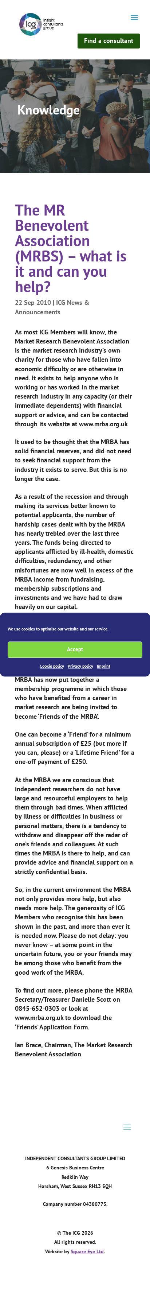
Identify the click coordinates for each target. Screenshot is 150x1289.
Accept (75, 649)
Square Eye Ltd (87, 1251)
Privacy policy (80, 666)
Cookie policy (52, 666)
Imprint (103, 666)
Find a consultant (108, 40)
